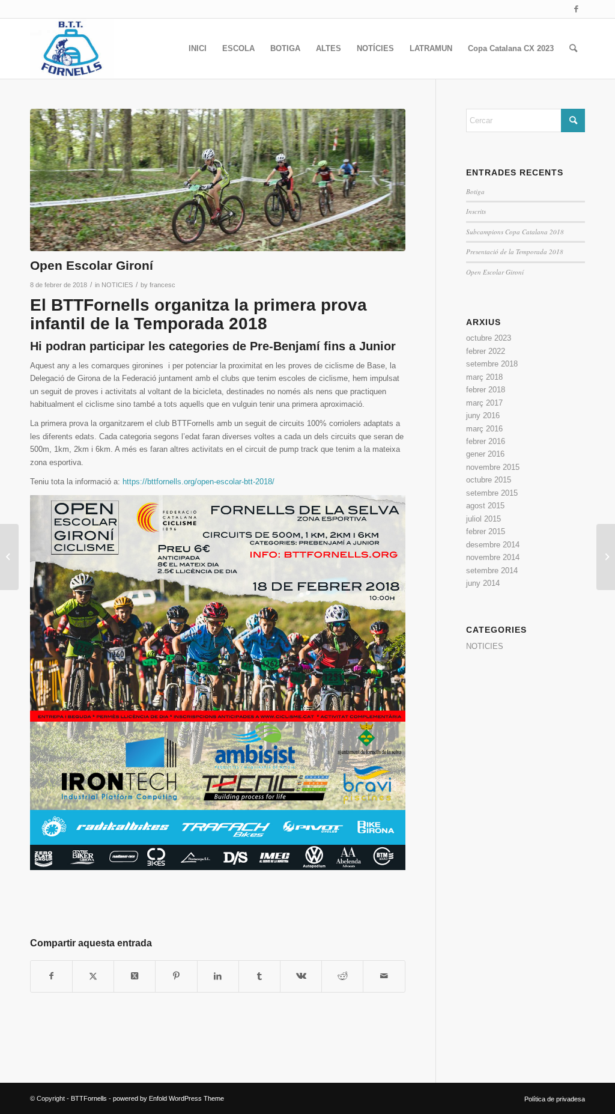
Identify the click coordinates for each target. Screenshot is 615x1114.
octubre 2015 (488, 479)
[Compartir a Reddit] (342, 976)
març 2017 (484, 402)
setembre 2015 (492, 493)
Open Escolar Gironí (495, 271)
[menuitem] (197, 49)
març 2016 (484, 428)
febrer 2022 (485, 351)
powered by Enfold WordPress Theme (168, 1098)
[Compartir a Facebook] (51, 976)
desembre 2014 (493, 544)
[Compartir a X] (93, 976)
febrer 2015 (485, 531)
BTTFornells (89, 1098)
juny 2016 (483, 415)
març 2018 (484, 377)
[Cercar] (573, 49)
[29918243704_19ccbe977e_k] (217, 180)
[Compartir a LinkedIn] (218, 976)
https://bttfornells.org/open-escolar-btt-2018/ (198, 481)
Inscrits (476, 211)
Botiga (475, 191)
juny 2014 (483, 583)
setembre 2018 (492, 363)
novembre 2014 (493, 557)
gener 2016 (485, 453)
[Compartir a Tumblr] (259, 976)
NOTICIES (117, 284)
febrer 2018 (485, 389)
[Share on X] (134, 976)
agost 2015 (485, 505)
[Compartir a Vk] (300, 976)
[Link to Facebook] (576, 9)
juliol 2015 (483, 518)
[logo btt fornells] (72, 49)
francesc (162, 284)
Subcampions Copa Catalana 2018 (515, 231)
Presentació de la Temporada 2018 (514, 251)
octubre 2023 (488, 337)
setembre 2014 (492, 570)
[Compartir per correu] (383, 976)
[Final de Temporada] (9, 557)
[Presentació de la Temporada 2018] (605, 557)
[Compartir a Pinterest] (176, 976)
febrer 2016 (485, 441)
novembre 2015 (493, 467)
